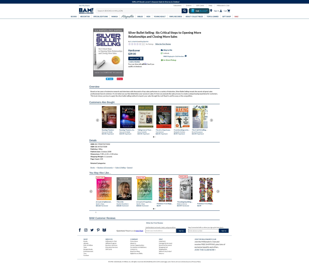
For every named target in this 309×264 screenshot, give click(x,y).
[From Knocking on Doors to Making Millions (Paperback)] (182, 117)
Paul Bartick (144, 41)
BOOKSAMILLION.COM (152, 262)
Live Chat (139, 231)
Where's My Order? (165, 251)
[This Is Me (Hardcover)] (124, 188)
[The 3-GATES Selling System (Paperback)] (200, 117)
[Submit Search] (185, 10)
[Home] (85, 11)
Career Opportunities (137, 245)
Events (188, 5)
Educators (177, 5)
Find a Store (134, 241)
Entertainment (88, 251)
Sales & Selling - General (123, 168)
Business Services (111, 245)
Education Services (111, 247)
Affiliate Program (110, 243)
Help (210, 5)
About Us (133, 243)
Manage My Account (165, 243)
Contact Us (133, 249)
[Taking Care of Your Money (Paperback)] (145, 116)
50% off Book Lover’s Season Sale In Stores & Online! (156, 2)
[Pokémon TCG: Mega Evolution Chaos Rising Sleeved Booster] (165, 190)
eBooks (86, 243)
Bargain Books (88, 249)
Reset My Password (165, 245)
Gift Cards (200, 5)
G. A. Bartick (134, 41)
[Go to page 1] (153, 137)
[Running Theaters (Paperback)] (109, 117)
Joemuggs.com (165, 262)
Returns (161, 253)
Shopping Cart (163, 247)
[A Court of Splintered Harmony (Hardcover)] (104, 188)
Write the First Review (163, 44)
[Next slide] (211, 120)
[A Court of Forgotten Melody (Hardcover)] (144, 188)
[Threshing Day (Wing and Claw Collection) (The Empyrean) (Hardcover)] (186, 188)
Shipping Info (163, 249)
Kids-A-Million (88, 245)
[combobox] (143, 11)
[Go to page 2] (155, 136)
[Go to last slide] (97, 120)
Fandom (86, 255)
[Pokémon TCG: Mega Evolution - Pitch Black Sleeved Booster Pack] (206, 190)
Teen (85, 247)
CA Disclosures (186, 262)
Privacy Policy (196, 262)
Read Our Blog (135, 251)
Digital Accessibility (136, 253)
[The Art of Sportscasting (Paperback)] (163, 117)
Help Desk (162, 241)
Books (93, 168)
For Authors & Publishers (138, 247)
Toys (85, 253)
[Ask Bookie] (199, 11)
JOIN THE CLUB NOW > (205, 250)
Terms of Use (175, 262)
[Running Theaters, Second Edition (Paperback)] (127, 117)
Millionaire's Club (223, 5)
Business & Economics (105, 168)
